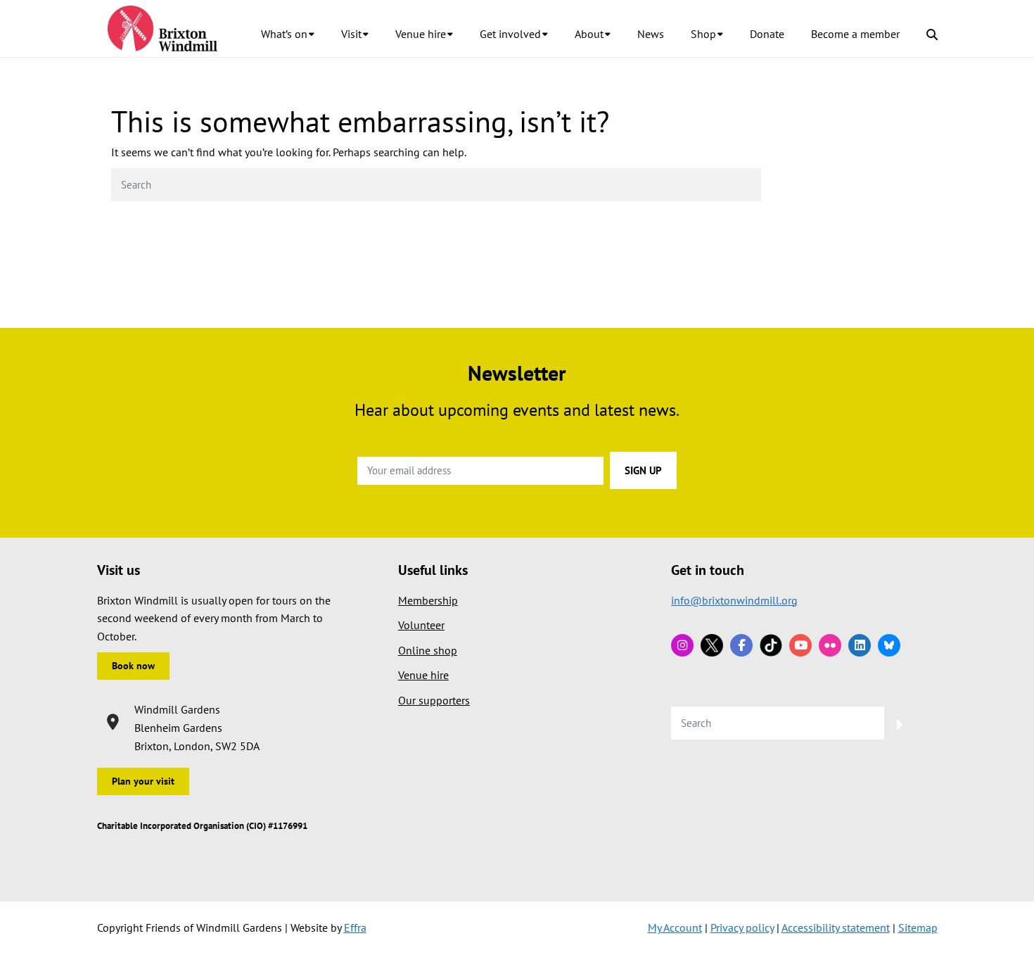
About (589, 34)
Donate (767, 34)
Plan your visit (143, 781)
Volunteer (421, 625)
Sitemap (918, 927)
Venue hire (420, 34)
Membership (428, 600)
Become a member (855, 34)
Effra (355, 927)
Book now (133, 665)
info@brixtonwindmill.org (734, 600)
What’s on (284, 34)
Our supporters (434, 700)
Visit (351, 34)
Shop (703, 34)
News (650, 34)
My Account (675, 927)
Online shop (427, 650)
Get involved (510, 34)
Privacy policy (742, 927)
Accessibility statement (835, 927)
